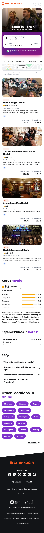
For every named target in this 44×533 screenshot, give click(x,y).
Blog (8, 489)
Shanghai (8, 404)
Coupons (8, 518)
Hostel (6, 100)
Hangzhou (8, 417)
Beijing (36, 404)
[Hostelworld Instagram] (19, 474)
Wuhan (7, 436)
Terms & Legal (33, 513)
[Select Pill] (35, 4)
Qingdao (22, 404)
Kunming (8, 423)
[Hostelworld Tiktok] (34, 474)
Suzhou (21, 423)
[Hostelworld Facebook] (9, 474)
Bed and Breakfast (30, 489)
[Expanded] (4, 61)
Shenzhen (24, 410)
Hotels (20, 489)
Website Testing (26, 518)
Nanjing (36, 430)
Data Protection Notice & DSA (16, 513)
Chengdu (23, 417)
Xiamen (20, 436)
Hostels (14, 489)
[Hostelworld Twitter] (14, 474)
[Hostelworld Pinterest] (29, 474)
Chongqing (9, 410)
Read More (16, 74)
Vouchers (15, 518)
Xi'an (36, 417)
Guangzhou (9, 430)
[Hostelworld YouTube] (24, 474)
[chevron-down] (20, 288)
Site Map (36, 518)
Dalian (23, 430)
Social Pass (22, 494)
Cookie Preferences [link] (22, 523)
